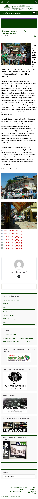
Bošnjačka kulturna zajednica (11, 13)
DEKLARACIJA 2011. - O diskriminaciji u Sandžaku (18, 338)
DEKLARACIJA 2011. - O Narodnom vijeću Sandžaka (18, 342)
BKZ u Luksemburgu (9, 319)
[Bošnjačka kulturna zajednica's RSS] (2, 1)
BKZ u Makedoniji (8, 315)
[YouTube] (8, 1)
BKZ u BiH (6, 304)
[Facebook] (5, 1)
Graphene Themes (15, 496)
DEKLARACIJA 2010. (9, 334)
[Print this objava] (35, 36)
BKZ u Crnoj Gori (8, 307)
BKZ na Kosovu (7, 311)
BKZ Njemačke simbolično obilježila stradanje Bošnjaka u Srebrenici (20, 21)
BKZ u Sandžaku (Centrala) (11, 300)
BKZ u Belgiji (7, 322)
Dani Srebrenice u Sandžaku (18, 26)
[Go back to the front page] (19, 7)
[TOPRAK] (15, 450)
